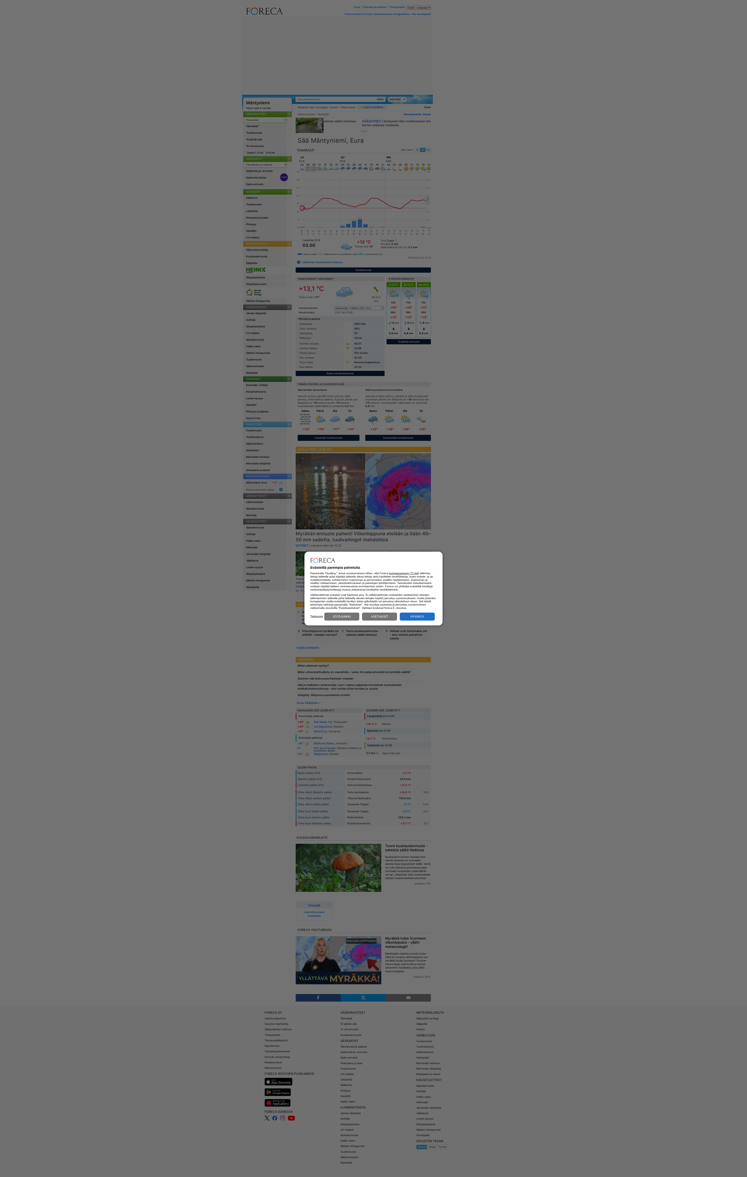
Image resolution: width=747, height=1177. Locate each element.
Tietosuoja (316, 616)
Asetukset (379, 616)
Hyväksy (417, 616)
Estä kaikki (342, 616)
